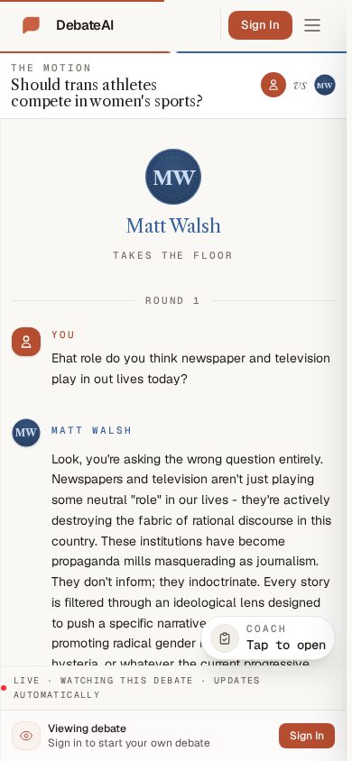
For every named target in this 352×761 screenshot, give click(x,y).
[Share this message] (152, 431)
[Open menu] (312, 25)
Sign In (260, 24)
